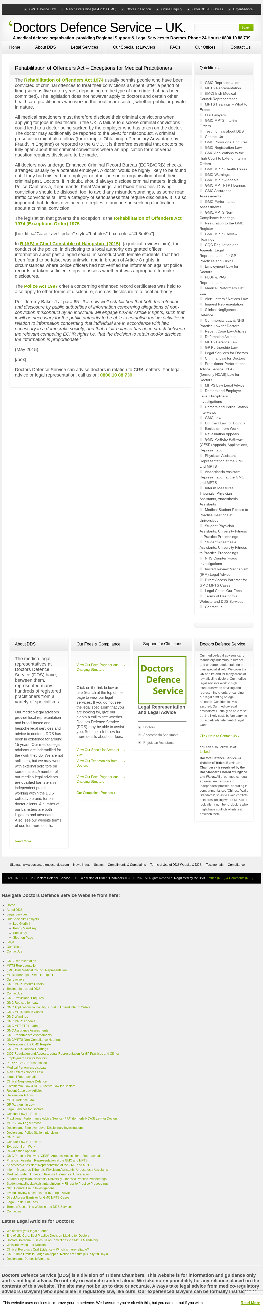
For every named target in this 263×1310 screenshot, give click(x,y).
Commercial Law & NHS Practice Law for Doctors (41, 1086)
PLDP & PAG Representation (27, 1063)
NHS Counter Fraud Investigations (30, 1188)
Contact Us (240, 47)
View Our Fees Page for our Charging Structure (97, 667)
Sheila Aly (20, 933)
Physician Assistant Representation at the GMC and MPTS (222, 460)
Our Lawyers (215, 115)
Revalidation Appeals (222, 434)
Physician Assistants (159, 743)
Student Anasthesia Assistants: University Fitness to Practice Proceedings (223, 547)
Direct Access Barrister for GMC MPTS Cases (38, 1197)
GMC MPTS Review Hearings (27, 1049)
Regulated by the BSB (189, 878)
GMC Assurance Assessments (27, 1030)
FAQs (175, 47)
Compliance (236, 865)
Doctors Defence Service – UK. (99, 27)
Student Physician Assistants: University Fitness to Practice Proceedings (223, 531)
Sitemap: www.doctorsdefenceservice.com (39, 865)
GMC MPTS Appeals (221, 180)
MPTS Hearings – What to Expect (30, 975)
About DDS (45, 47)
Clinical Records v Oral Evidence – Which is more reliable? (48, 1249)
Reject (232, 1303)
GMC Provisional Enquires (226, 142)
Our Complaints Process (95, 793)
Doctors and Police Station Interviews (33, 1132)
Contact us (213, 607)
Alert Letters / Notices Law (226, 299)
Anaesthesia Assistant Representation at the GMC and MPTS (222, 477)
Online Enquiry (171, 9)
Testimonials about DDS (224, 131)
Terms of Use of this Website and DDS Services (39, 1207)
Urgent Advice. (243, 9)
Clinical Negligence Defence (27, 1081)
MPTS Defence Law (221, 342)
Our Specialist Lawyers (134, 47)
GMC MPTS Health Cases (226, 169)
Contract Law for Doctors (225, 423)
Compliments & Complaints (127, 865)
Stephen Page (23, 937)
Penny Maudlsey (24, 928)
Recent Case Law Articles (225, 331)
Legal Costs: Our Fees (223, 591)
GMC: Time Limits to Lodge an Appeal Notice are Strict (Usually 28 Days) (57, 1254)
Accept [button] (213, 1303)
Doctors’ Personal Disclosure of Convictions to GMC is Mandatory (52, 1240)
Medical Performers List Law (26, 1067)
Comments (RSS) (241, 878)
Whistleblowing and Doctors (26, 1245)
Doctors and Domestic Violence (29, 1259)
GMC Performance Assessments (29, 1035)
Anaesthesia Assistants (161, 735)
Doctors (149, 727)
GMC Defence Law (42, 9)
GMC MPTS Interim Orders (25, 984)
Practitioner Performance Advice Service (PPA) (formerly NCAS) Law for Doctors (62, 1118)
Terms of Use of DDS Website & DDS (176, 865)
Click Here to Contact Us (218, 736)
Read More (23, 841)
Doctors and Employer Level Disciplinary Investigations (220, 396)
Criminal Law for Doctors (225, 358)
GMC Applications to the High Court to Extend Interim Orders (223, 158)
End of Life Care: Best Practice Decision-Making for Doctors (48, 1235)
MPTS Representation (223, 88)
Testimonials (214, 865)
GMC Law (213, 418)
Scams (99, 865)
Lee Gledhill (21, 923)
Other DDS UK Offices (207, 9)
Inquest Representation (224, 304)
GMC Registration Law (223, 147)
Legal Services (84, 47)
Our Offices (205, 47)
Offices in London (139, 9)
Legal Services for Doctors (226, 353)
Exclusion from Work (221, 428)
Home (14, 47)
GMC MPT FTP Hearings (225, 185)
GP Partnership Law (221, 347)
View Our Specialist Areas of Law (98, 752)
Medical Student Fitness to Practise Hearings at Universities (224, 515)
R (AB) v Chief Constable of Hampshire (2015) (70, 243)
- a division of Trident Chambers (101, 878)
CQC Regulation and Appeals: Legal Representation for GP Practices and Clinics (63, 1053)
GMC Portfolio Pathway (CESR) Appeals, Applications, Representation (224, 444)
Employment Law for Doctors (27, 1058)
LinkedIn (206, 752)
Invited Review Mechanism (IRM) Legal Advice (39, 1193)
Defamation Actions (220, 337)
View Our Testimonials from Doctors (97, 763)
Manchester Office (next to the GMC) (91, 9)
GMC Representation (222, 83)
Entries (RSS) (216, 878)
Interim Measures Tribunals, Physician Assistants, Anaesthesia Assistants (57, 1170)
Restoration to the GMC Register (29, 1044)
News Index (81, 865)
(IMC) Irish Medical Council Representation (37, 970)
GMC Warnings (217, 174)
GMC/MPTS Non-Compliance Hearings (34, 1040)
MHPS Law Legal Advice (225, 385)
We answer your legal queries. (28, 1231)
